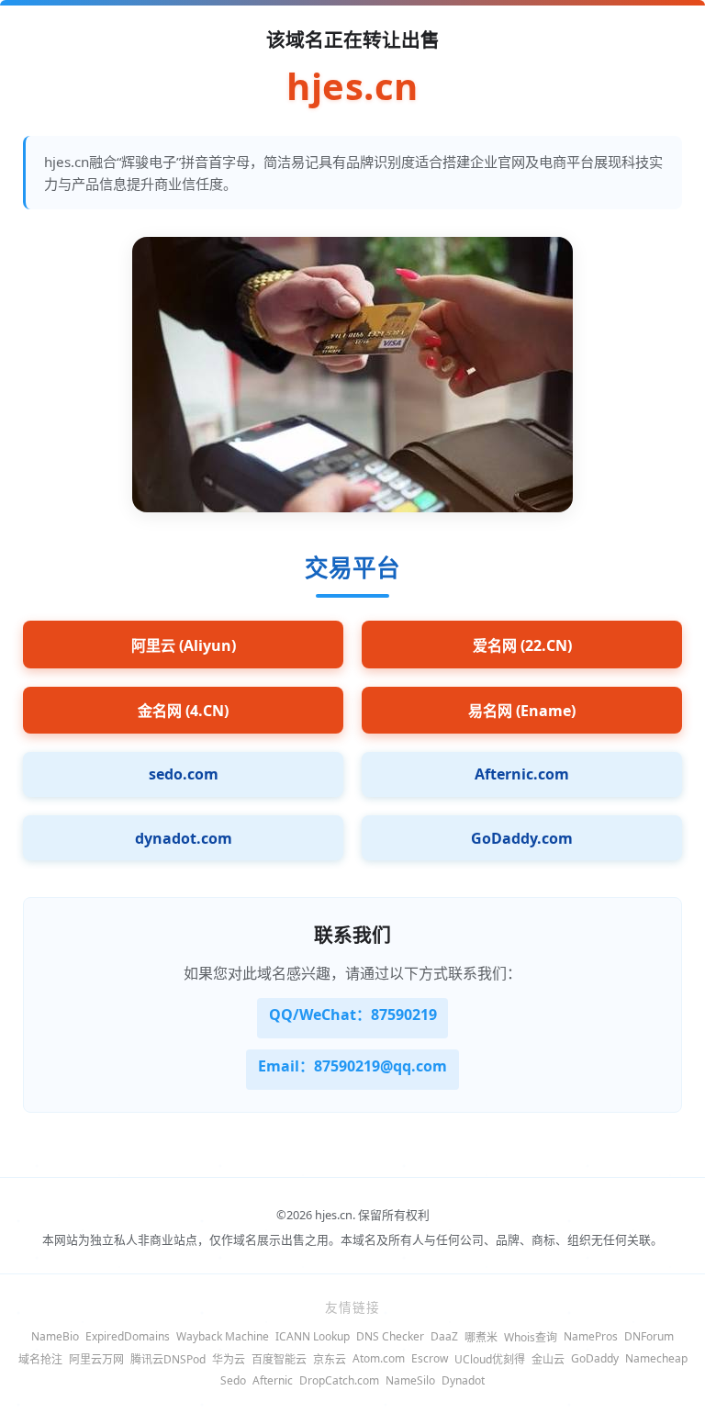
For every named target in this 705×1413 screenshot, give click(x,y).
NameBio (55, 1336)
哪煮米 (481, 1337)
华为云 (228, 1359)
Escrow (429, 1358)
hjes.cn (352, 86)
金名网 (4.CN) (183, 711)
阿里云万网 (96, 1359)
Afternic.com (522, 774)
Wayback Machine (222, 1336)
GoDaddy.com (522, 838)
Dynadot (463, 1380)
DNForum (649, 1336)
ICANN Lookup (312, 1336)
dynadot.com (183, 838)
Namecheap (656, 1358)
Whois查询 (530, 1337)
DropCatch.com (339, 1380)
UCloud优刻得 (489, 1359)
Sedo (233, 1380)
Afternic (272, 1380)
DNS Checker (390, 1336)
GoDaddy (595, 1358)
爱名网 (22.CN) (522, 645)
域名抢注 (40, 1359)
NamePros (591, 1336)
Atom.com (378, 1358)
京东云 (329, 1359)
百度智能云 (279, 1359)
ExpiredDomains (127, 1336)
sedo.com (183, 774)
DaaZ (444, 1336)
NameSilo (410, 1380)
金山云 (548, 1359)
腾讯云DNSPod (168, 1359)
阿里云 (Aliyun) (183, 645)
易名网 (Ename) (522, 711)
